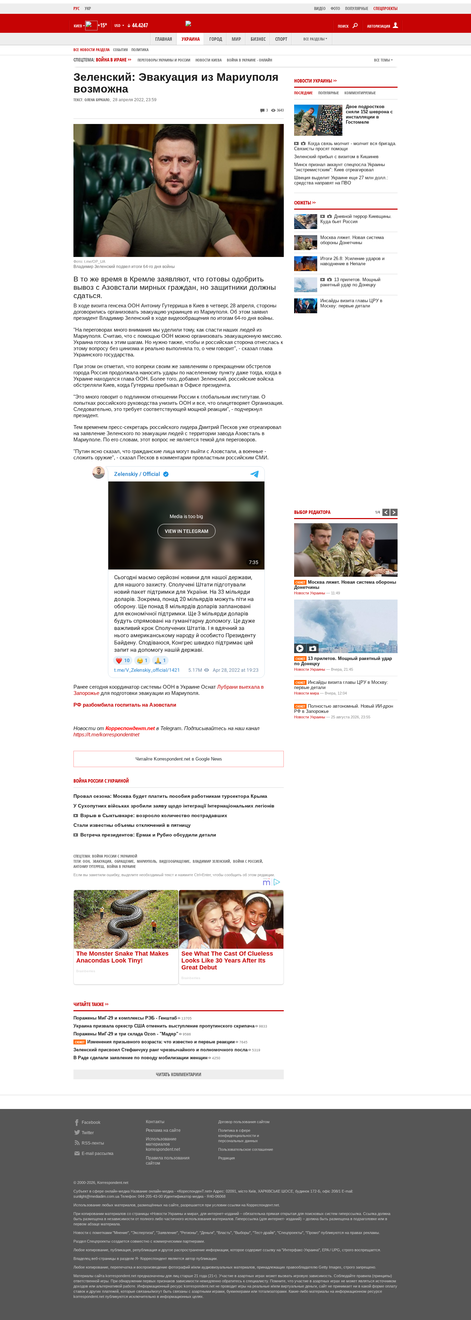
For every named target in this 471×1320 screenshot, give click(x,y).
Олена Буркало (97, 99)
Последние (303, 92)
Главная (163, 39)
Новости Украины (313, 80)
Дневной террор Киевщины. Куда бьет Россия (356, 219)
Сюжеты (302, 202)
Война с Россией (247, 861)
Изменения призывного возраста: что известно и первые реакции (161, 1041)
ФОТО (335, 8)
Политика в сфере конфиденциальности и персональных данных (238, 1135)
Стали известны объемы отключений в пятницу (132, 825)
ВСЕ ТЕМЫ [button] (382, 60)
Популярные (328, 92)
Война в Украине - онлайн (249, 60)
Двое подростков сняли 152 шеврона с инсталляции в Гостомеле (369, 114)
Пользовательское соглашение (245, 1149)
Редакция (226, 1158)
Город (215, 39)
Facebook (91, 1122)
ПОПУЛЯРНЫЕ (356, 8)
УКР (88, 8)
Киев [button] (78, 25)
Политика (140, 49)
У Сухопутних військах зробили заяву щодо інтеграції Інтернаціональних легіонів (173, 806)
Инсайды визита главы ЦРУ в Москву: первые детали (351, 303)
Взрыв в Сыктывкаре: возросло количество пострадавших (153, 815)
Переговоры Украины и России (164, 60)
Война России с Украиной (114, 856)
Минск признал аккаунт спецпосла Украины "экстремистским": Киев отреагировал (339, 167)
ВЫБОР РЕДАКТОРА (312, 512)
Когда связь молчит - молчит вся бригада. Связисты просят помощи (345, 146)
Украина (191, 39)
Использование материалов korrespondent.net (163, 1144)
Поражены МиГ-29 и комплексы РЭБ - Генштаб (132, 1018)
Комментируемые (360, 92)
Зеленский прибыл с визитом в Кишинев (336, 156)
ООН (86, 861)
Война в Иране (184, 59)
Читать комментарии (178, 1074)
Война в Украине (121, 866)
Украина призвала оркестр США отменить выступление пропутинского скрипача (170, 1026)
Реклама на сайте (163, 1130)
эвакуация (102, 861)
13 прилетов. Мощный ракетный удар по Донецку (350, 282)
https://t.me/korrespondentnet (106, 734)
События (120, 49)
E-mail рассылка (97, 1153)
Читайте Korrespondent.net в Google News (179, 759)
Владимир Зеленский (211, 861)
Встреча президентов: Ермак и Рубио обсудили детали (148, 835)
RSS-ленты (93, 1143)
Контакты (155, 1121)
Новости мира (306, 693)
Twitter (88, 1132)
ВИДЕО (319, 8)
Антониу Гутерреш (88, 866)
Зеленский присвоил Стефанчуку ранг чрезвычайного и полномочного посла (166, 1049)
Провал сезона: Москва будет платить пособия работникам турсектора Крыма (170, 796)
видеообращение (174, 861)
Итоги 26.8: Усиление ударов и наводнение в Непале (352, 261)
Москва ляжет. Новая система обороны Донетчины (352, 240)
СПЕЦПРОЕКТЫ (385, 8)
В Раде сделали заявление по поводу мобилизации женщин (146, 1057)
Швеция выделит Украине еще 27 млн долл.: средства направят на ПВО (341, 180)
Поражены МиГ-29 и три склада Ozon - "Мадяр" (132, 1033)
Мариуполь (146, 861)
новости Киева (209, 60)
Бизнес (258, 39)
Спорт (281, 39)
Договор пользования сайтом (244, 1122)
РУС (76, 8)
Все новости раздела (91, 49)
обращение (124, 861)
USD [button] (117, 25)
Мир (236, 39)
